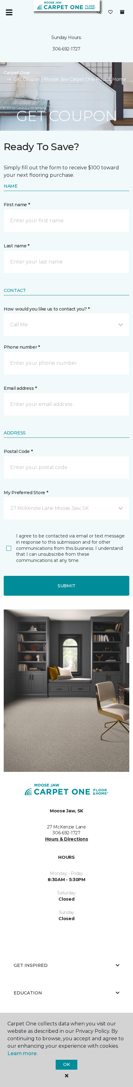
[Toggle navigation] (9, 12)
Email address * (20, 388)
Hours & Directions (66, 839)
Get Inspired (31, 965)
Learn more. (22, 1053)
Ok (66, 1064)
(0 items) (122, 12)
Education (28, 993)
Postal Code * (18, 451)
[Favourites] (110, 12)
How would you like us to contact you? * (47, 309)
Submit (66, 586)
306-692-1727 (66, 49)
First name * (17, 204)
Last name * (16, 246)
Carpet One (17, 73)
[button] (99, 12)
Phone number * (22, 347)
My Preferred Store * (26, 492)
